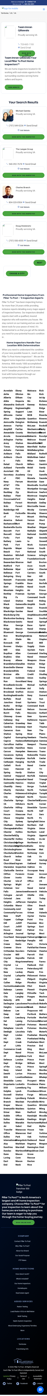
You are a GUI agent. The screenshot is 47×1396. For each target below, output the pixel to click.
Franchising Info (22, 1349)
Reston (31, 1161)
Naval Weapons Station (32, 660)
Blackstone (9, 621)
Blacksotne (9, 618)
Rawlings (32, 1119)
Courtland (9, 937)
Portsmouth (33, 1021)
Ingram (19, 863)
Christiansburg (11, 846)
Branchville (9, 667)
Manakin (20, 1119)
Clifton (7, 874)
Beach (7, 551)
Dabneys (8, 989)
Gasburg (20, 618)
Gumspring (21, 737)
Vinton (42, 975)
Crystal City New (7, 968)
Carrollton (9, 744)
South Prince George (43, 590)
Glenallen (20, 664)
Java (18, 898)
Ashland (8, 467)
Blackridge (9, 611)
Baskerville (9, 527)
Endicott (20, 404)
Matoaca (31, 390)
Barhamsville (10, 523)
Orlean (30, 912)
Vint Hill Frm (41, 968)
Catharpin (8, 762)
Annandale (9, 432)
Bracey (7, 660)
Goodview (21, 688)
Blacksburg (9, 615)
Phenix (30, 972)
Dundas (7, 1150)
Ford (18, 499)
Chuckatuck (10, 853)
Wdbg (42, 1038)
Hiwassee (20, 814)
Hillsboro (20, 804)
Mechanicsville (34, 429)
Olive (29, 905)
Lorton (19, 1073)
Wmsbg (43, 1112)
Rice (29, 1164)
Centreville (9, 783)
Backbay (8, 492)
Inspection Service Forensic (21, 870)
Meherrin (31, 436)
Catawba (8, 758)
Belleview (8, 569)
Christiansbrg (10, 842)
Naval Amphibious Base (33, 615)
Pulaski (31, 1098)
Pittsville (31, 993)
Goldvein (20, 678)
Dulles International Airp (10, 1140)
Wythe (42, 1126)
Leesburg (20, 1017)
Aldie (6, 401)
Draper (7, 1105)
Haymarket (21, 779)
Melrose (31, 439)
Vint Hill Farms (42, 958)
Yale (41, 1129)
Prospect (32, 1080)
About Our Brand (22, 1251)
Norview (31, 849)
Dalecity (8, 1000)
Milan (30, 460)
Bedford (8, 566)
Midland (31, 453)
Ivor (17, 888)
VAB (41, 909)
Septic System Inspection (22, 1321)
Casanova (8, 755)
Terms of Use (23, 1377)
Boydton (8, 653)
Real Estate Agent (22, 1293)
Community (9, 909)
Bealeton (8, 555)
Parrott (31, 954)
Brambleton (9, 664)
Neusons (31, 713)
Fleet (18, 495)
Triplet (42, 783)
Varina (42, 916)
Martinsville (21, 1150)
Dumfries (8, 1147)
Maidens (20, 1108)
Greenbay (20, 723)
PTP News (22, 1260)
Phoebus (31, 982)
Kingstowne (21, 961)
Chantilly (8, 786)
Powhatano (33, 1042)
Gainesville (21, 604)
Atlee (6, 488)
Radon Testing (22, 1307)
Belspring (8, 576)
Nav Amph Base (30, 580)
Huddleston (21, 846)
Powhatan (32, 1035)
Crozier (7, 954)
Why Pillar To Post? (22, 1246)
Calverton (8, 723)
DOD (6, 1087)
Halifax (19, 744)
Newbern (31, 737)
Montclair (32, 481)
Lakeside (20, 986)
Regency (31, 1143)
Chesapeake (10, 828)
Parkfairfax (33, 947)
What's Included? (22, 1279)
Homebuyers (22, 1288)
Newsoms (32, 751)
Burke (7, 706)
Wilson (42, 1091)
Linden (19, 1035)
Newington (32, 741)
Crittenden (9, 951)
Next (39, 263)
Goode (19, 685)
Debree (7, 1010)
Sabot (42, 457)
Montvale (32, 502)
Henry (18, 786)
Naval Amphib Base (31, 604)
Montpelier (32, 488)
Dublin (7, 1115)
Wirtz (42, 1101)
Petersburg (33, 968)
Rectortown (33, 1122)
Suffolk (43, 685)
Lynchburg (21, 1098)
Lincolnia (20, 1031)
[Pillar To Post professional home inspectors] (10, 8)
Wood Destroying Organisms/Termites (22, 1326)
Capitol (7, 737)
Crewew (7, 947)
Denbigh (8, 1031)
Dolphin (7, 1091)
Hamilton (20, 748)
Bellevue (8, 572)
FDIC (18, 478)
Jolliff (19, 923)
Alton (6, 418)
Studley (43, 674)
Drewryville (9, 1108)
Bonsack (8, 643)
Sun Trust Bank (42, 702)
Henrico (20, 783)
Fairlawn (20, 446)
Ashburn (8, 453)
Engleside (20, 418)
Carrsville (8, 748)
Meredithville (34, 443)
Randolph (32, 1115)
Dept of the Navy (7, 1066)
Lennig (19, 1021)
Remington (32, 1147)
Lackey (19, 972)
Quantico (32, 1105)
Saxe (41, 481)
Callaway (8, 720)
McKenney (32, 422)
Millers (30, 464)
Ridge (42, 408)
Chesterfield (10, 835)
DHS (6, 1077)
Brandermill (9, 671)
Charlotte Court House (8, 811)
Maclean (20, 1101)
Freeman (20, 593)
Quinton (31, 1108)
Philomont (32, 975)
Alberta (7, 397)
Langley (19, 993)
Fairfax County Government (22, 433)
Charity (7, 790)
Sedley (42, 502)
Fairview (20, 450)
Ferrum (19, 481)
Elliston (19, 394)
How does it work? (22, 1274)
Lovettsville (21, 1077)
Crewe (7, 944)
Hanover (20, 769)
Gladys (19, 646)
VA (15, 13)
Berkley (7, 593)
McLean (31, 425)
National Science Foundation (33, 555)
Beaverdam (9, 562)
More (22, 1330)
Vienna (42, 947)
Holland (19, 825)
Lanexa (19, 989)
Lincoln (19, 1028)
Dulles (7, 1119)
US (11, 13)
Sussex (43, 709)
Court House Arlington (8, 930)
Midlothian (32, 457)
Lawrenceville (22, 1007)
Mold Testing (22, 1316)
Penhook (31, 965)
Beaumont (9, 558)
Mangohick (21, 1140)
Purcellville (33, 1101)
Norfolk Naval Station (31, 779)
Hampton (20, 758)
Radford (31, 1112)
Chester (8, 832)
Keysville (20, 958)
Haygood (20, 776)
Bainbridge (9, 509)
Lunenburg (21, 1087)
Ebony (19, 390)
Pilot (29, 986)
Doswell (7, 1094)
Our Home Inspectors (22, 1283)
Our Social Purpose (22, 1255)
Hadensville (21, 741)
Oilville (30, 895)
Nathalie (31, 530)
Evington (20, 422)
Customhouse (11, 986)
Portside (31, 1017)
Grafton (19, 692)
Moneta (31, 478)
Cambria (8, 727)
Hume (19, 849)
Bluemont (8, 632)
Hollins (19, 828)
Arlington (8, 439)
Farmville (20, 467)
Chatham (8, 825)
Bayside (8, 548)
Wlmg (42, 1108)
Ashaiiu (7, 450)
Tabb (41, 723)
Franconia (21, 579)
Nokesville (32, 755)
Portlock (31, 1014)
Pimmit (31, 989)
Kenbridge (21, 940)
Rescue (31, 1157)
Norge (30, 786)
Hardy (19, 772)
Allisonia (8, 415)
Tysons (43, 797)
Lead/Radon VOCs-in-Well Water (22, 1311)
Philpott (31, 979)
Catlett (7, 765)
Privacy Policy (9, 1377)
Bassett (8, 530)
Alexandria (9, 404)
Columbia (8, 905)
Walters (43, 1014)
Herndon (20, 790)
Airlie (6, 394)
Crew (6, 940)
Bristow (7, 674)
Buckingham (10, 695)
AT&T (7, 485)
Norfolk (31, 758)
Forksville (20, 513)
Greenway (20, 727)
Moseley (31, 513)
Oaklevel (31, 863)
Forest (19, 502)
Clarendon (9, 867)
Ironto (19, 877)
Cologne (8, 895)
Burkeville (9, 709)
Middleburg (33, 450)
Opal (29, 909)
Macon (19, 1105)
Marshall (20, 1147)
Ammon (7, 425)
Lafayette (20, 975)
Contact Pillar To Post (22, 1241)
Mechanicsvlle (34, 432)
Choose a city (17, 274)
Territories (4, 13)
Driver (7, 1112)
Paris (30, 944)
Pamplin (31, 940)
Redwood (32, 1140)
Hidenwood (21, 793)
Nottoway (32, 853)
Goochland (21, 681)
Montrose (32, 492)
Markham (20, 1143)
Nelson (30, 709)
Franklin (20, 583)
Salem (42, 460)
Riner (41, 411)
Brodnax (8, 688)
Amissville (9, 422)
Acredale (8, 390)
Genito (19, 621)
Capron (7, 741)
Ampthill (8, 429)
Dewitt (7, 1073)
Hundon (20, 853)
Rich (41, 390)
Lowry (19, 1080)
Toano (42, 751)
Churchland (9, 863)
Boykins (8, 656)
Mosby (30, 509)
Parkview (31, 951)
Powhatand (33, 1038)
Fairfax (19, 425)
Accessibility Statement (37, 1377)
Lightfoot (20, 1024)
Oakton (31, 867)
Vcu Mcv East (41, 923)
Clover (7, 877)
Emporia (20, 401)
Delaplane (8, 1028)
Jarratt (19, 895)
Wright (42, 1119)
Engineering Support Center (21, 411)
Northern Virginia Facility (31, 835)
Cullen (7, 982)
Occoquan (32, 870)
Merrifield (32, 446)
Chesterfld (9, 839)
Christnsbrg (10, 849)
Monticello (32, 485)
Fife (17, 485)
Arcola (7, 436)
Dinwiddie (8, 1080)
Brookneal (9, 692)
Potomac (32, 1024)
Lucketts (20, 1084)
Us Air (42, 839)
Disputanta (9, 1084)
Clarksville (9, 870)
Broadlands (9, 685)
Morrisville (32, 506)
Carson (7, 751)
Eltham (19, 397)
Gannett (20, 607)
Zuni (41, 1150)
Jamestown (21, 891)
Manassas (21, 1129)
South (42, 548)
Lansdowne (21, 1003)
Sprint (42, 625)
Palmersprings (34, 937)
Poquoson (32, 1010)
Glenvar (19, 667)
